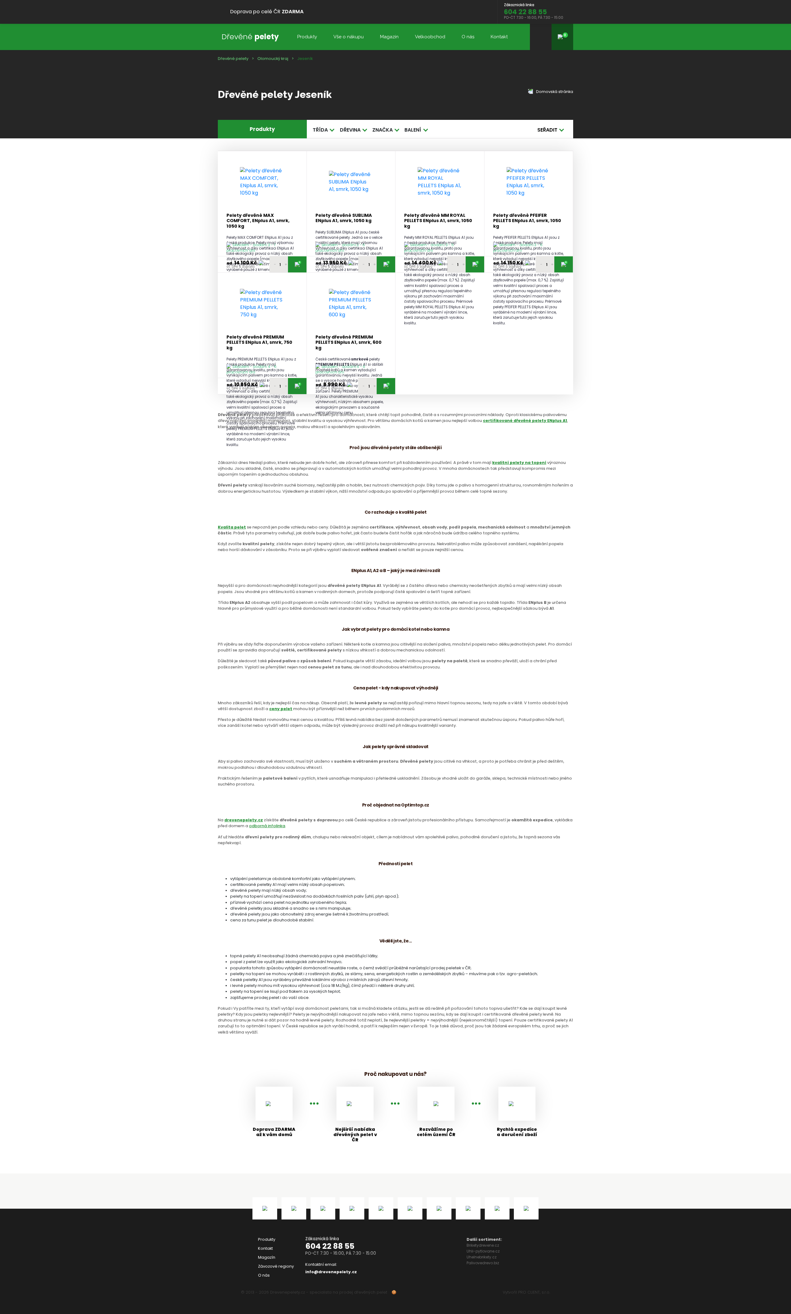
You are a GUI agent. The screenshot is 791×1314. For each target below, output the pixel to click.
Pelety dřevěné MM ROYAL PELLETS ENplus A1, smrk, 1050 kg (438, 221)
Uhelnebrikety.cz (482, 1257)
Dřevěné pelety (233, 58)
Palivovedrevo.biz (483, 1263)
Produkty (307, 37)
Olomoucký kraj (272, 58)
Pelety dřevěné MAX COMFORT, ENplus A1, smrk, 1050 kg (258, 221)
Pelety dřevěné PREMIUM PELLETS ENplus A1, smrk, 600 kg (348, 343)
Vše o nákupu (348, 37)
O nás (468, 37)
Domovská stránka (554, 91)
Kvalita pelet (232, 527)
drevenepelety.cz (243, 820)
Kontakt (499, 37)
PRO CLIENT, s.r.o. (534, 1292)
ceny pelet (280, 708)
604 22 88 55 (329, 1246)
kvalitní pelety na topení (519, 462)
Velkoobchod (430, 37)
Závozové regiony (276, 1266)
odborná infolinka (267, 825)
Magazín (389, 37)
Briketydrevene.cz (483, 1245)
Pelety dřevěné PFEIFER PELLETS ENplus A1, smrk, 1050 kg (527, 221)
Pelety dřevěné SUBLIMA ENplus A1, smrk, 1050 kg (343, 218)
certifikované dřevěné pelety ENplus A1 (525, 420)
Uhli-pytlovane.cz (483, 1251)
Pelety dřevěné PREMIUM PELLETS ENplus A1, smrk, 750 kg (259, 343)
